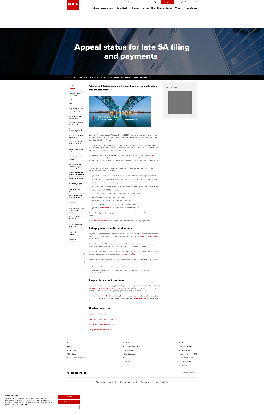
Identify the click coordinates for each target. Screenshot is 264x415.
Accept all (69, 397)
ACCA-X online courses (131, 347)
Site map (154, 382)
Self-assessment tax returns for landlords (103, 324)
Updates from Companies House (74, 203)
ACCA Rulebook (129, 354)
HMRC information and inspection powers (104, 319)
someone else (107, 208)
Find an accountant (130, 350)
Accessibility (100, 382)
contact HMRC (105, 296)
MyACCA (70, 347)
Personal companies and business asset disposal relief (76, 149)
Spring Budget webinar (76, 179)
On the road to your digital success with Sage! (75, 102)
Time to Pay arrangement (150, 236)
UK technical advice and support (100, 77)
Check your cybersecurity (73, 240)
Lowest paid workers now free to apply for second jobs (75, 224)
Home (69, 77)
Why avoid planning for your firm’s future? (76, 123)
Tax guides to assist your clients (100, 330)
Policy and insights (190, 8)
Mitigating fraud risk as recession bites (76, 117)
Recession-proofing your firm (76, 190)
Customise (68, 407)
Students (169, 8)
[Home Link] (189, 373)
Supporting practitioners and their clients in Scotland (76, 233)
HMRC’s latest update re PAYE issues (76, 217)
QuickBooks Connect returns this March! (75, 184)
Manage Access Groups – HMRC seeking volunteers (76, 210)
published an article (101, 221)
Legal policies (112, 382)
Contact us (164, 382)
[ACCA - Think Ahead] (73, 9)
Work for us (127, 362)
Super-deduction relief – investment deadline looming (76, 158)
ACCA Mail (183, 365)
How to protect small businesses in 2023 (75, 196)
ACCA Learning (72, 350)
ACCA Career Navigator (75, 358)
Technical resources (80, 77)
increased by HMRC (127, 254)
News (125, 358)
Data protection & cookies (129, 382)
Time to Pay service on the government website (109, 288)
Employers (135, 8)
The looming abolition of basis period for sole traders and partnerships (76, 166)
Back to (73, 86)
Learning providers (148, 8)
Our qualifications (123, 8)
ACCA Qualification (186, 350)
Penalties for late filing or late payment (76, 136)
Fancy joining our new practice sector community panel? (76, 110)
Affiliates (178, 8)
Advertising (145, 382)
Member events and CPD (188, 354)
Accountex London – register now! (75, 94)
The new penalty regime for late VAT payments (76, 130)
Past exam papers (185, 362)
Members (160, 8)
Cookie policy (25, 404)
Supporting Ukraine (186, 358)
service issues (97, 190)
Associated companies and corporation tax (76, 142)
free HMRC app (140, 298)
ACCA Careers (72, 354)
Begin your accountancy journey (102, 8)
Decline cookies (68, 402)
